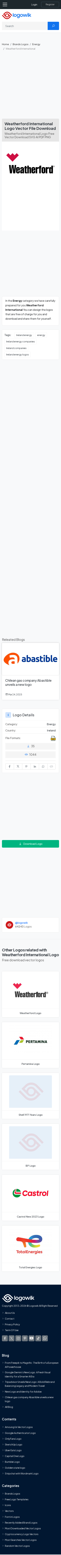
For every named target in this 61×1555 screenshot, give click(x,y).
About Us (10, 1312)
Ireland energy (24, 335)
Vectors (9, 1511)
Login (34, 4)
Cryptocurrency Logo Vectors (21, 1534)
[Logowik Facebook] (5, 1338)
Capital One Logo (14, 1455)
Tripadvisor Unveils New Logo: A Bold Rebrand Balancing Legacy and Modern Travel (30, 1383)
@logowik (21, 922)
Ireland (51, 730)
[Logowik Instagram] (18, 1338)
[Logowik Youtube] (31, 1338)
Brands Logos (20, 44)
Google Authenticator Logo (20, 1432)
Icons (8, 1505)
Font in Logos (12, 1516)
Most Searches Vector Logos (21, 1540)
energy (41, 335)
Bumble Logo (12, 1461)
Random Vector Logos (17, 1545)
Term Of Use (12, 1330)
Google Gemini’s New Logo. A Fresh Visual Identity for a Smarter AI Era (27, 1374)
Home (5, 44)
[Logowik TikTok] (38, 1338)
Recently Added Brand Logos (21, 1522)
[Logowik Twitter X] (11, 1338)
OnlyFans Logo (13, 1438)
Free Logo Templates (16, 1499)
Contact (9, 1318)
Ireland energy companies (20, 341)
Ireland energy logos (17, 354)
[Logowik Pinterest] (25, 1338)
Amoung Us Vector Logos (19, 1427)
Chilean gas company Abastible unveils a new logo (29, 1399)
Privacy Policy (12, 1324)
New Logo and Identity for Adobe (23, 1391)
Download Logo (32, 843)
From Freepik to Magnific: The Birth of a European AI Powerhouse (32, 1364)
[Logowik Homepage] (16, 15)
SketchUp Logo (13, 1444)
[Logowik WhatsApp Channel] (45, 1338)
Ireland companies (16, 348)
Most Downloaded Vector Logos (23, 1528)
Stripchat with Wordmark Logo (22, 1473)
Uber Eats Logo (13, 1450)
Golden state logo (15, 1467)
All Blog (9, 1406)
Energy (36, 44)
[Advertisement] (30, 86)
